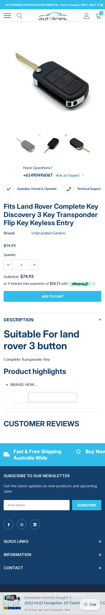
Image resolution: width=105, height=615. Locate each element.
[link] (8, 524)
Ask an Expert (68, 175)
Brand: (9, 233)
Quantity (9, 255)
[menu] (7, 15)
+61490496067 (37, 175)
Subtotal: (11, 276)
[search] (20, 16)
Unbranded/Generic (49, 233)
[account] (87, 15)
